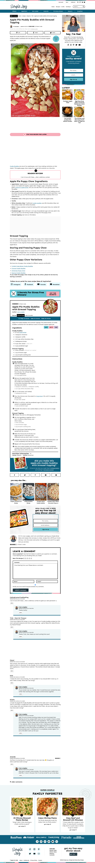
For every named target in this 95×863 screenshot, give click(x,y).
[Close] (70, 418)
